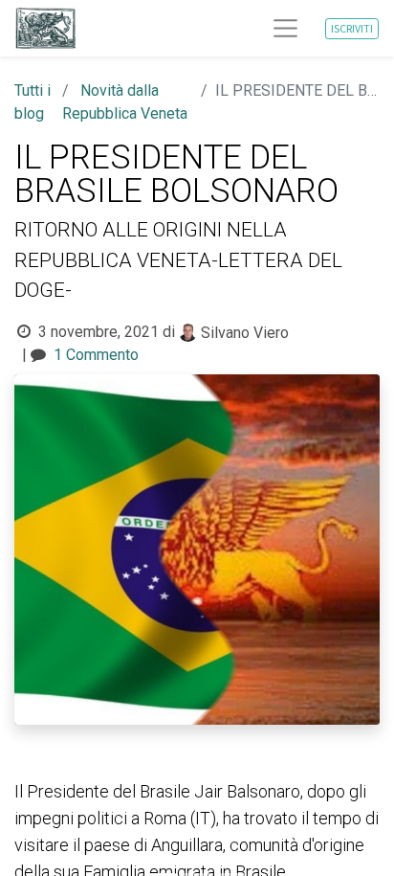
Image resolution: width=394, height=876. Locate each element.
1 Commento (96, 355)
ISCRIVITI (352, 28)
